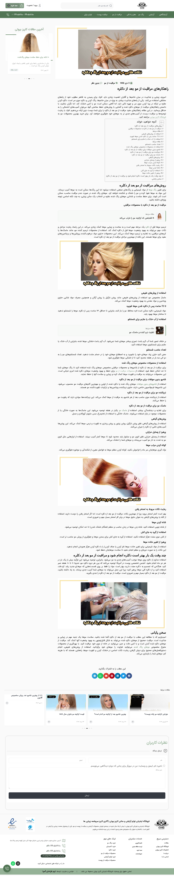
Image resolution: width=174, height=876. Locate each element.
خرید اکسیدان (111, 846)
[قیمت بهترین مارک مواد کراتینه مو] (24, 703)
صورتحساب (139, 854)
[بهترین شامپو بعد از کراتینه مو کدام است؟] (150, 703)
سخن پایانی (157, 179)
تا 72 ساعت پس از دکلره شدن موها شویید (145, 136)
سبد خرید (139, 850)
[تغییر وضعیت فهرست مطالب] (160, 122)
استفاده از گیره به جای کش (150, 170)
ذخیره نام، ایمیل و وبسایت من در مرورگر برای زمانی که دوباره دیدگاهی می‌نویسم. (126, 766)
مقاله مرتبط (157, 131)
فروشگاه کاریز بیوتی (162, 846)
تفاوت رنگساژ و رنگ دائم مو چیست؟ (35, 57)
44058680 (53, 846)
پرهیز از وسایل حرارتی (152, 160)
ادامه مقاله (14, 70)
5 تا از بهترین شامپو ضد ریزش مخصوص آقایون (68, 696)
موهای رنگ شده (142, 647)
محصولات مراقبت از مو (108, 853)
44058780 (53, 851)
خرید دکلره (112, 850)
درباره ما (166, 853)
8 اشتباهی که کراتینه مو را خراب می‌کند (136, 218)
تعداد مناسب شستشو (152, 144)
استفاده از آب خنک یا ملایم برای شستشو (146, 139)
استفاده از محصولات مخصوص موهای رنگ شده (143, 147)
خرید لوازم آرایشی (110, 857)
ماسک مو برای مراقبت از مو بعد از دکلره (146, 155)
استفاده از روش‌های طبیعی (151, 134)
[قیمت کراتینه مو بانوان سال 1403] (108, 703)
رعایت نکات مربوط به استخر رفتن (148, 165)
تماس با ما (165, 857)
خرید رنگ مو (111, 843)
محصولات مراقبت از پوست (107, 860)
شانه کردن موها (154, 168)
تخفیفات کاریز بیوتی (162, 850)
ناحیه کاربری (138, 843)
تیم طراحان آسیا (49, 871)
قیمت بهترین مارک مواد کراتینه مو (29, 714)
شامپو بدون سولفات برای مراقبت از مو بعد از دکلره (142, 149)
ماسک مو (123, 410)
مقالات (166, 843)
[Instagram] (18, 863)
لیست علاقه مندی (137, 847)
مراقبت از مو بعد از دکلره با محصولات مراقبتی (144, 128)
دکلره (147, 227)
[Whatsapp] (13, 863)
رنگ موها (153, 189)
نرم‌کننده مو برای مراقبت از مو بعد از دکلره (145, 152)
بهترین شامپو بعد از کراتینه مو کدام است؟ (152, 714)
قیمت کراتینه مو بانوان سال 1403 (113, 714)
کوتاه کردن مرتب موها (152, 162)
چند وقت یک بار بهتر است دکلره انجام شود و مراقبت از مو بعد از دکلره (133, 176)
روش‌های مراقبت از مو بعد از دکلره (148, 126)
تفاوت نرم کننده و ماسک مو (141, 332)
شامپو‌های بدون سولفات (147, 384)
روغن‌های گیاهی (154, 157)
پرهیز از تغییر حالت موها (151, 173)
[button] (129, 676)
